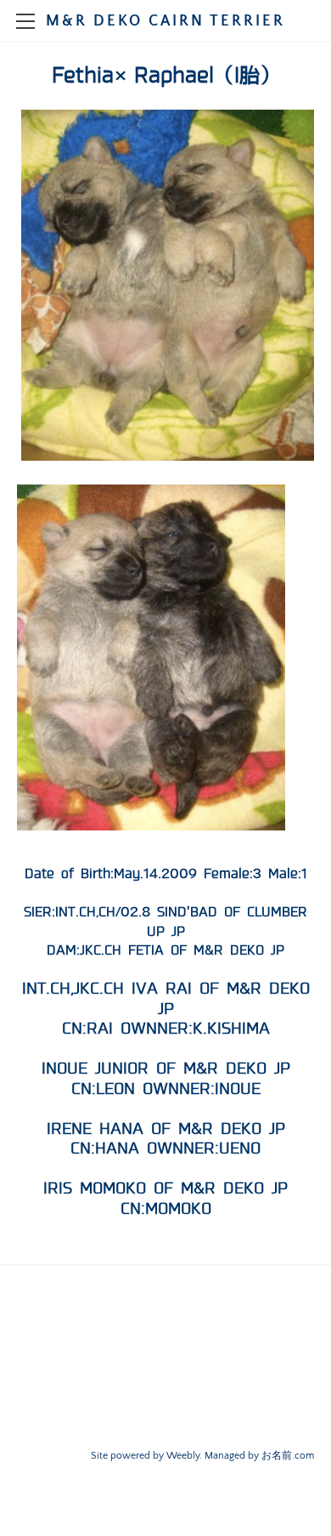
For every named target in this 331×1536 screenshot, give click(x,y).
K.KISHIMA (231, 1028)
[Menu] (25, 21)
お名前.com (287, 1455)
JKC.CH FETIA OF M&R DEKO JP (182, 950)
